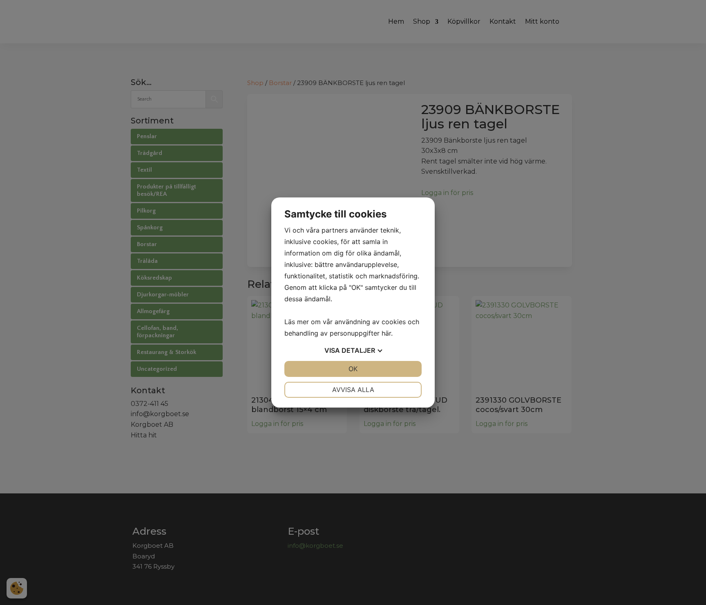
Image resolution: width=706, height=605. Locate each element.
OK (353, 369)
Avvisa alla (353, 389)
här (386, 333)
